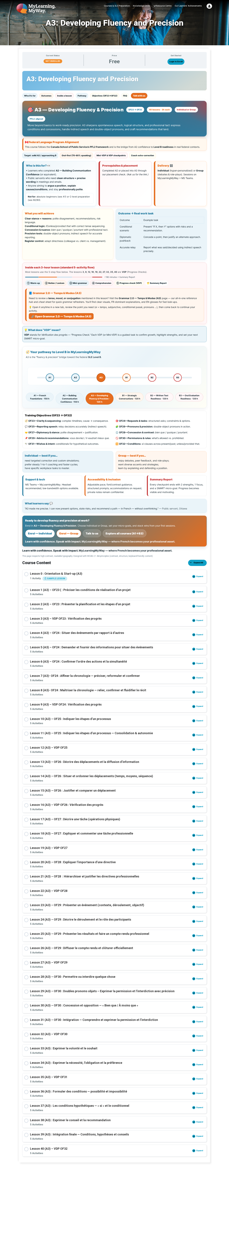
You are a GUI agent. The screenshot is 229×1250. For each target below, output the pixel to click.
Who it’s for (30, 95)
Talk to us (92, 533)
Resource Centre (163, 6)
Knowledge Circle (141, 6)
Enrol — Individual (40, 533)
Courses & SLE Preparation (117, 6)
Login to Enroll (176, 62)
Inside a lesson (64, 95)
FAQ (125, 95)
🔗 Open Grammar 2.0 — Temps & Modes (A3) (61, 316)
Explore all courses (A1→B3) (125, 533)
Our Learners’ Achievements (188, 6)
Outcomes (46, 95)
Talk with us (139, 95)
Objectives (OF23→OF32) (104, 95)
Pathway (82, 95)
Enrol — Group (68, 533)
